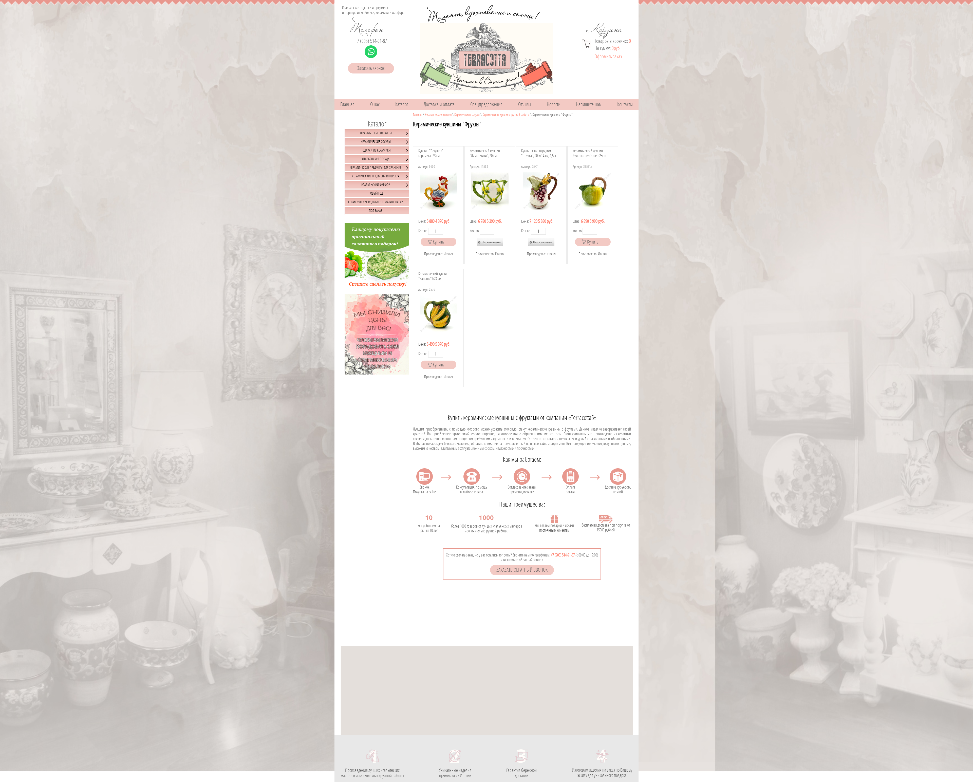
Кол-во (422, 231)
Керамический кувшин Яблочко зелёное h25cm (589, 153)
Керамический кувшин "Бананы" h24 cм (433, 276)
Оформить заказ (608, 57)
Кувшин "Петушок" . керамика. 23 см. (431, 153)
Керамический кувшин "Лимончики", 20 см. (485, 153)
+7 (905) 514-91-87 (371, 41)
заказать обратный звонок (522, 570)
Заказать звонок (371, 68)
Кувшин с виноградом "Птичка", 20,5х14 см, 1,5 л (538, 153)
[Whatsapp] (371, 51)
